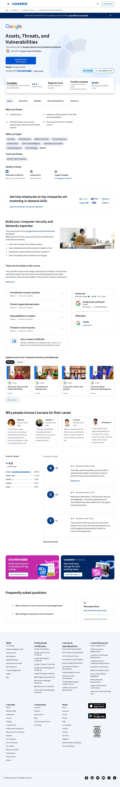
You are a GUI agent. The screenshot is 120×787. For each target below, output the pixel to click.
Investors (65, 711)
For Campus (10, 746)
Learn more (38, 71)
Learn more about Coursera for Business (26, 206)
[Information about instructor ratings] (89, 296)
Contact (65, 728)
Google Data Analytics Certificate (42, 659)
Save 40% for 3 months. (79, 15)
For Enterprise (11, 739)
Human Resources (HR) (14, 663)
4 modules (12, 83)
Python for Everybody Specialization (70, 689)
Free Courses (11, 757)
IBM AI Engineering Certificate (44, 677)
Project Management (13, 670)
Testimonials (75, 101)
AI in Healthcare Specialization (72, 659)
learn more (103, 619)
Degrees (9, 735)
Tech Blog (37, 725)
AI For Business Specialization (72, 652)
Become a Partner (12, 750)
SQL (7, 677)
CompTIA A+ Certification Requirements (99, 656)
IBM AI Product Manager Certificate (42, 682)
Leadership (10, 714)
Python (8, 674)
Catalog (8, 721)
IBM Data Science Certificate (44, 686)
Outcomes (23, 101)
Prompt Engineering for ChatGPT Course (70, 683)
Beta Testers (38, 714)
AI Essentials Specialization (71, 649)
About (9, 101)
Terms (64, 714)
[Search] (98, 4)
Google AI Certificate (41, 649)
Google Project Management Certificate (44, 669)
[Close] (110, 15)
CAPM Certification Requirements (96, 650)
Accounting (10, 646)
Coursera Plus (11, 725)
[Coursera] (19, 4)
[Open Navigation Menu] (8, 4)
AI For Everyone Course (70, 656)
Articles (65, 732)
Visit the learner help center (95, 610)
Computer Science (28, 10)
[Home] (7, 10)
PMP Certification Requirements (96, 681)
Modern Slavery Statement (71, 743)
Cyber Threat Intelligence (31, 143)
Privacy (65, 718)
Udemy (8, 760)
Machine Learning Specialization (68, 677)
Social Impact (10, 753)
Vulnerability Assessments (53, 143)
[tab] (10, 362)
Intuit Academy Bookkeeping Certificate (44, 691)
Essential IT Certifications (99, 667)
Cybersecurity (11, 653)
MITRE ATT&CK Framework (16, 159)
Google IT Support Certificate (44, 664)
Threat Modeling (31, 148)
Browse (15, 10)
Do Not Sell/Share (68, 746)
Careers (9, 718)
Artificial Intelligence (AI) (14, 649)
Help (64, 721)
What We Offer (11, 711)
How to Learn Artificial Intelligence (98, 675)
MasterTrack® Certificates (15, 732)
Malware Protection (41, 139)
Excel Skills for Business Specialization (70, 667)
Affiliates (65, 739)
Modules (37, 101)
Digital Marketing (12, 660)
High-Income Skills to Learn (99, 670)
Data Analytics (11, 656)
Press (64, 707)
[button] (42, 148)
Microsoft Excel (11, 667)
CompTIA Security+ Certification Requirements (99, 662)
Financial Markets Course (71, 672)
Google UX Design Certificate (44, 673)
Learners (37, 707)
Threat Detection (25, 139)
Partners (37, 711)
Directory (65, 735)
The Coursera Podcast (42, 721)
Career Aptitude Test (97, 646)
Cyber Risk (11, 139)
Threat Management (14, 148)
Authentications (12, 143)
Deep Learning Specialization (72, 663)
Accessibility (66, 725)
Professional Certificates (15, 728)
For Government (12, 743)
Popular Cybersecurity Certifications (98, 686)
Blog (35, 718)
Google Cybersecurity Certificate (42, 653)
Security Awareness (59, 139)
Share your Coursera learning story (100, 692)
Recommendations (56, 101)
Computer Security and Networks (50, 10)
